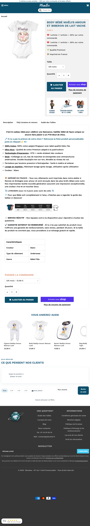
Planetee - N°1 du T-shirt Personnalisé (40, 470)
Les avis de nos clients (74, 435)
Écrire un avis (83, 390)
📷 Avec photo (37, 390)
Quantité (51, 74)
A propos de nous (44, 420)
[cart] (87, 5)
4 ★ (19, 390)
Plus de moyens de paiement (77, 91)
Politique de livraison (73, 424)
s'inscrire (83, 451)
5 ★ (12, 390)
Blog (44, 424)
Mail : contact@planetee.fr (44, 437)
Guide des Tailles (44, 416)
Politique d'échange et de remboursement (74, 429)
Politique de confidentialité (54, 458)
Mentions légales (74, 420)
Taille (49, 62)
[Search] (40, 10)
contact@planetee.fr (81, 461)
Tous (4, 390)
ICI (23, 142)
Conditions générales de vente (74, 416)
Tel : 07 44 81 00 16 (44, 432)
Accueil (4, 16)
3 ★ (26, 390)
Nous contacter (44, 428)
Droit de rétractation (74, 439)
